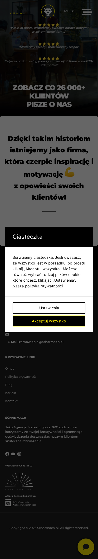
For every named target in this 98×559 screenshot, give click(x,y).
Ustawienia (49, 307)
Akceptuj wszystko (49, 321)
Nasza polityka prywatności (38, 286)
